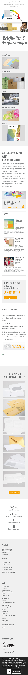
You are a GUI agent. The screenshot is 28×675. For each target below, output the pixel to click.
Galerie (4, 600)
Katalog (8, 2)
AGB (17, 6)
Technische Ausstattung (7, 592)
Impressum (22, 4)
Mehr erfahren (16, 671)
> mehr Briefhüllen (14, 493)
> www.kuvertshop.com (10, 207)
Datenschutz (12, 6)
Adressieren (5, 620)
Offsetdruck (5, 612)
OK (9, 671)
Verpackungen (6, 605)
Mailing (4, 618)
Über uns (4, 588)
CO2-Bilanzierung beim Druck (9, 615)
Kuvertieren (5, 622)
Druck (4, 610)
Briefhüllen (5, 598)
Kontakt (16, 4)
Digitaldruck (5, 613)
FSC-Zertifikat (14, 2)
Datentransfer (5, 595)
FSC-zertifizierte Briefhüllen (8, 602)
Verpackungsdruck (6, 607)
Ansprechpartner (6, 590)
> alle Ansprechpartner (10, 298)
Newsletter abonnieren (8, 4)
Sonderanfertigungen (8, 625)
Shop (3, 628)
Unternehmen (5, 586)
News (20, 2)
